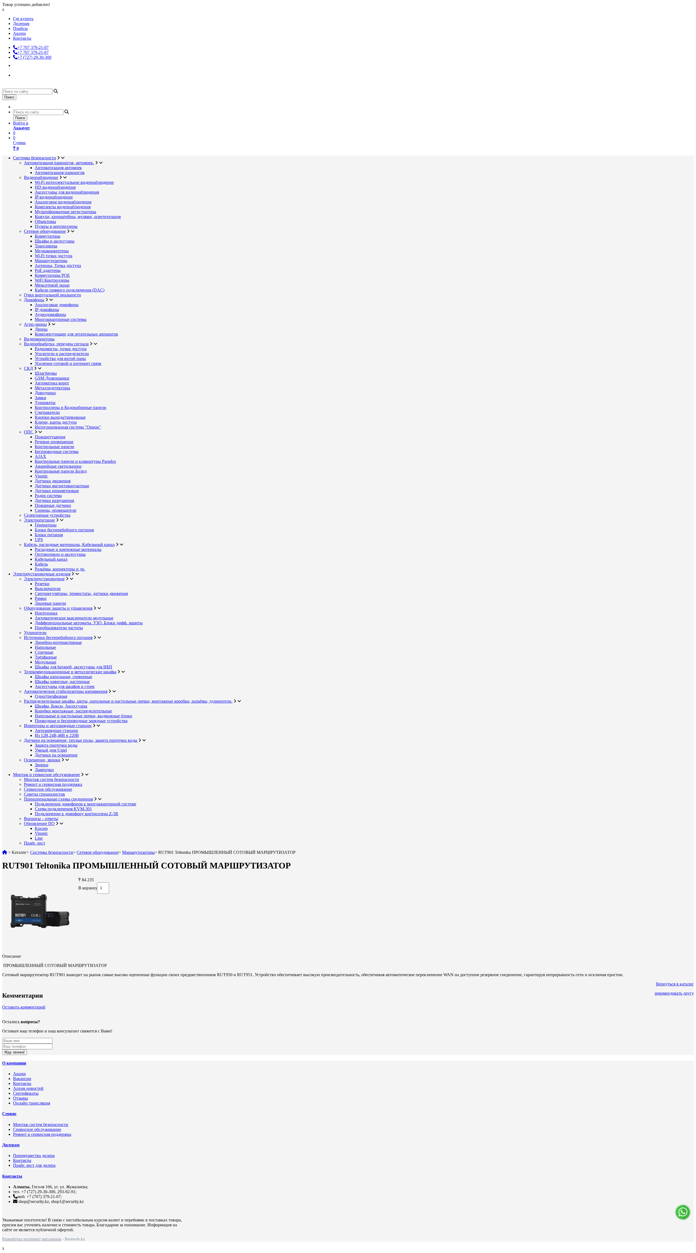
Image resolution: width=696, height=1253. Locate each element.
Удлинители (35, 632)
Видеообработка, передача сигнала (56, 344)
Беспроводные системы (57, 451)
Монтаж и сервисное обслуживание (46, 774)
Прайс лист (34, 843)
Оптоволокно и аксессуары (60, 554)
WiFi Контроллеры (52, 280)
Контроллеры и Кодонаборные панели (70, 407)
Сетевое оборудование (45, 231)
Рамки (40, 598)
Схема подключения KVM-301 (63, 809)
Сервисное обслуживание (48, 789)
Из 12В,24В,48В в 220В (57, 735)
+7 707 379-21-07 (33, 47)
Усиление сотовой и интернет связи (68, 363)
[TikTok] (18, 74)
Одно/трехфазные (51, 696)
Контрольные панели (54, 446)
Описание (11, 956)
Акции (19, 33)
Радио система (48, 495)
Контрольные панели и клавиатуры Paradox (75, 461)
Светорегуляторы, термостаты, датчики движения (81, 593)
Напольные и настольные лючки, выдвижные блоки (83, 716)
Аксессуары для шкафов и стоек (65, 686)
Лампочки (44, 769)
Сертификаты (26, 1093)
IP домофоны (47, 309)
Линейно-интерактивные (58, 642)
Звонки (41, 764)
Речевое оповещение (54, 441)
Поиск (9, 97)
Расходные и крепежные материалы (68, 549)
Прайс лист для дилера (34, 1165)
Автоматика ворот (52, 383)
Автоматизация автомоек (58, 167)
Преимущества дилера (34, 1155)
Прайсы (20, 28)
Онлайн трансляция (31, 1103)
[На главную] (4, 852)
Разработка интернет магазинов (31, 1239)
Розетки (42, 583)
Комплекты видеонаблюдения (63, 206)
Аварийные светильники (58, 466)
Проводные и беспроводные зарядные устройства (81, 720)
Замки (40, 397)
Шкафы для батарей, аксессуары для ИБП (73, 667)
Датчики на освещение (56, 755)
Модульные (45, 662)
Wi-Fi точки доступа (53, 255)
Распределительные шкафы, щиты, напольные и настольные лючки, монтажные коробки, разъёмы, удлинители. (128, 701)
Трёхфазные (46, 657)
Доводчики (45, 392)
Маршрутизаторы (51, 260)
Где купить (23, 18)
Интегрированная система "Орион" (68, 427)
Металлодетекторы (52, 388)
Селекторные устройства (47, 515)
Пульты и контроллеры (56, 226)
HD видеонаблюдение (55, 187)
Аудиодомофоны (50, 314)
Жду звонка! (14, 1052)
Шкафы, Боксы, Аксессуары (61, 706)
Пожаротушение (50, 437)
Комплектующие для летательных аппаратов (76, 334)
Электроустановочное (44, 578)
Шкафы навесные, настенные (62, 681)
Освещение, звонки (42, 760)
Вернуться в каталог (675, 984)
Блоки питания (49, 534)
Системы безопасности (34, 158)
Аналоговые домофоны (57, 304)
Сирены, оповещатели (55, 510)
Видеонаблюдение (41, 177)
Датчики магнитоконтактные (62, 485)
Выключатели (48, 588)
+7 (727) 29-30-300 (34, 57)
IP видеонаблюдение (54, 197)
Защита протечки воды (56, 745)
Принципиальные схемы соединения (58, 799)
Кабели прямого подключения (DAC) (69, 290)
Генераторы (46, 525)
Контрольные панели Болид (61, 471)
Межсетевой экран (52, 285)
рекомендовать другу (674, 993)
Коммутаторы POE (52, 275)
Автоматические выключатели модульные (74, 618)
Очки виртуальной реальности (52, 295)
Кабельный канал (51, 559)
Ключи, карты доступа (56, 422)
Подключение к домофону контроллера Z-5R (76, 813)
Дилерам (21, 23)
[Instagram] (18, 65)
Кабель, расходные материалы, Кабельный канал (69, 544)
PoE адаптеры (48, 270)
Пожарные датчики (53, 505)
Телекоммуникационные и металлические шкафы (70, 671)
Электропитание (39, 520)
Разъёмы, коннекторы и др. (60, 569)
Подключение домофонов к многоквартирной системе (85, 804)
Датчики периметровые (57, 490)
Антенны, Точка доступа (58, 265)
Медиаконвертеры (52, 251)
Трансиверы (46, 246)
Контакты (22, 38)
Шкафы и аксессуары (54, 241)
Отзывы (20, 1098)
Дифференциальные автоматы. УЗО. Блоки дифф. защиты (89, 623)
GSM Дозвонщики (52, 378)
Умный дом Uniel (51, 750)
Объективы (45, 221)
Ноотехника (46, 613)
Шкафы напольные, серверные (63, 676)
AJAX (40, 456)
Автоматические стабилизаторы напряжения (65, 691)
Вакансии (22, 1078)
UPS (39, 539)
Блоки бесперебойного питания (64, 530)
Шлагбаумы (46, 373)
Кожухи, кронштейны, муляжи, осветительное (78, 216)
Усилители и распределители (62, 353)
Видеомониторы (39, 339)
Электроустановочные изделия (41, 574)
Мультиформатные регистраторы (65, 211)
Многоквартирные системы (60, 319)
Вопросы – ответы (41, 818)
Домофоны (34, 299)
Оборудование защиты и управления (58, 608)
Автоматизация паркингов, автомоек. (59, 162)
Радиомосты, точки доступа (60, 348)
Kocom (41, 828)
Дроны (41, 329)
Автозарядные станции (56, 730)
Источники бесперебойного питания (58, 637)
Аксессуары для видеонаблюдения (67, 192)
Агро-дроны (35, 324)
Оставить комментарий (23, 1007)
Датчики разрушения (54, 500)
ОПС (28, 432)
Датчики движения (52, 481)
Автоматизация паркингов (60, 172)
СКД (28, 368)
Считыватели (47, 412)
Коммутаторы (47, 236)
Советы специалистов (44, 794)
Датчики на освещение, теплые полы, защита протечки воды (80, 740)
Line (39, 838)
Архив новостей (28, 1088)
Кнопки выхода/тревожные (60, 417)
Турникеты (45, 402)
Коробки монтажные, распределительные (73, 711)
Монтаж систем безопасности (51, 779)
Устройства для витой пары (60, 358)
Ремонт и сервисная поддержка (53, 784)
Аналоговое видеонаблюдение (63, 202)
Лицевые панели (50, 603)
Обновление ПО (39, 823)
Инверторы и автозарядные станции (58, 725)
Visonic (41, 476)
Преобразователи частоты (59, 627)
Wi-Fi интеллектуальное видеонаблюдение (74, 182)
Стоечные (44, 652)
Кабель (41, 564)
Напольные (45, 647)
